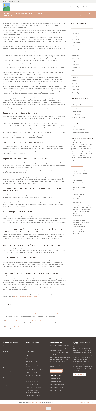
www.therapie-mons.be (55, 381)
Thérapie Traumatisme (31, 372)
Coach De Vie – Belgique (32, 384)
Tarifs (73, 126)
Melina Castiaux (76, 45)
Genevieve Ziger (76, 93)
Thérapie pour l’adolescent (78, 105)
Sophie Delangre (76, 49)
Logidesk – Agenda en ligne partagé (34, 369)
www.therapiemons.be (55, 378)
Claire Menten (75, 74)
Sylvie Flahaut (75, 61)
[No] (94, 407)
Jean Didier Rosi (76, 80)
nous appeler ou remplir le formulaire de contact (25, 296)
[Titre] (6, 7)
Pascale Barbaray (76, 33)
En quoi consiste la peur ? (12, 326)
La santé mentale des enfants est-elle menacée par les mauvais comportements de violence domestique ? (34, 307)
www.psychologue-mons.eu (56, 387)
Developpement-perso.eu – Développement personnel (32, 391)
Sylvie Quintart (75, 77)
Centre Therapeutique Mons (35, 402)
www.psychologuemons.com (57, 384)
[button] (42, 7)
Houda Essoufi (75, 58)
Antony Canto (75, 39)
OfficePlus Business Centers (33, 362)
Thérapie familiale (76, 114)
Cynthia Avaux (75, 27)
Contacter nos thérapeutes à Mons (80, 132)
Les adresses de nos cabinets (79, 129)
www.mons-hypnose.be (55, 390)
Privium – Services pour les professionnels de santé (32, 380)
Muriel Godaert (75, 64)
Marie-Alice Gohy (76, 67)
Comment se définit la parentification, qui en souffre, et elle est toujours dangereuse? (28, 320)
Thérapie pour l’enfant (77, 101)
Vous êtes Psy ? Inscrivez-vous (86, 402)
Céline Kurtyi (75, 71)
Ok (48, 408)
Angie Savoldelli (75, 83)
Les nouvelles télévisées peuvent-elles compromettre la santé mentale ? (28, 302)
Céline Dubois (75, 55)
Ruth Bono (74, 36)
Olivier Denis (75, 52)
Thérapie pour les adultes (78, 108)
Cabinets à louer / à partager (33, 395)
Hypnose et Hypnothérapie (78, 117)
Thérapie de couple (76, 111)
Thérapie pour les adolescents (33, 387)
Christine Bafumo (76, 30)
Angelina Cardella (76, 42)
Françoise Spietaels (76, 86)
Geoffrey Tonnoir (76, 89)
